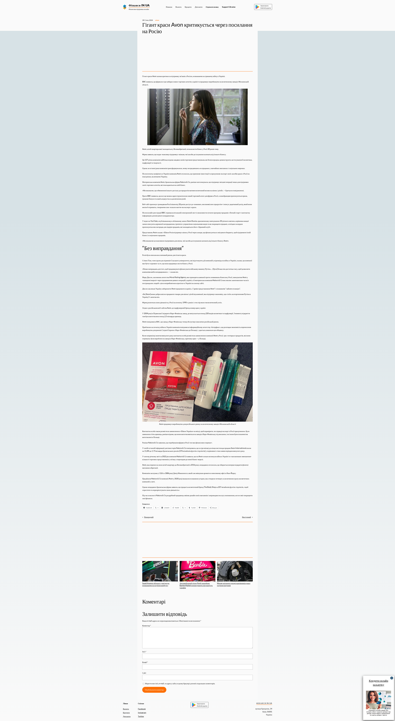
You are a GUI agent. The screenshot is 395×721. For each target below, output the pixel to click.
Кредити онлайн (378, 680)
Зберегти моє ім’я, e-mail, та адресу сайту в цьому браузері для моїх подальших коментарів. (180, 683)
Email (145, 662)
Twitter (141, 716)
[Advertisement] (197, 53)
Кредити (126, 712)
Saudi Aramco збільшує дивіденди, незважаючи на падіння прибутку (156, 584)
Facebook (142, 709)
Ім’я (144, 651)
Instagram (142, 712)
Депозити (127, 716)
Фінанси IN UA (139, 5)
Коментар (146, 625)
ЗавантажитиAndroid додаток (265, 7)
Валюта (126, 709)
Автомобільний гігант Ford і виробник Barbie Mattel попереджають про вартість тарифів (196, 585)
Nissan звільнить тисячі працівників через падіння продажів (233, 584)
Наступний (246, 517)
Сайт (144, 673)
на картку (378, 684)
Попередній (148, 517)
